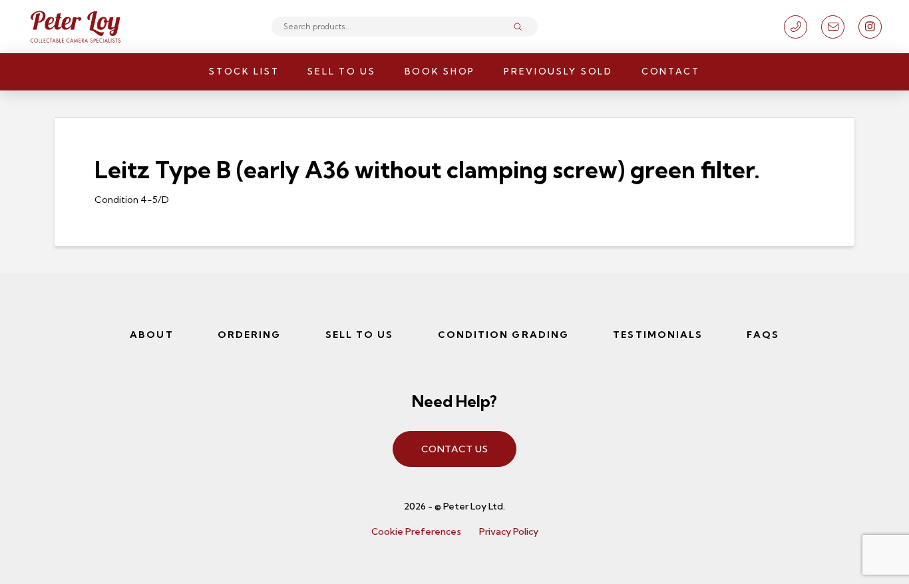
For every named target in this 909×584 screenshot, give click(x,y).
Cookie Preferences (416, 531)
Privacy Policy (508, 531)
